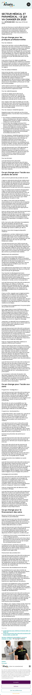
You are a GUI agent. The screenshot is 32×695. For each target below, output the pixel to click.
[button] (30, 666)
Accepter (16, 682)
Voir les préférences (16, 690)
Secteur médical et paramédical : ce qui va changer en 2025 (14, 638)
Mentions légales (16, 693)
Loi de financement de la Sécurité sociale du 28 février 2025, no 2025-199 (16, 634)
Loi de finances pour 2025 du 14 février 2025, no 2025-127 (16, 631)
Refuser (16, 686)
